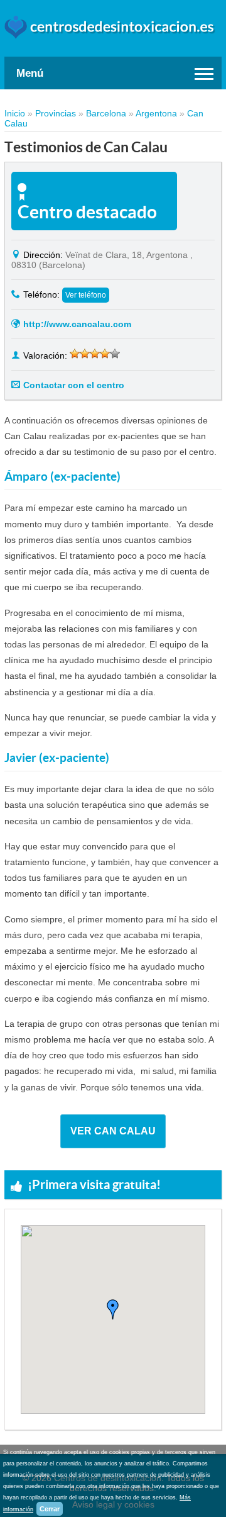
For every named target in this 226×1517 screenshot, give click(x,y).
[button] (113, 1309)
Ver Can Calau (113, 1131)
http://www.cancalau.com (77, 324)
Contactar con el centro (73, 385)
